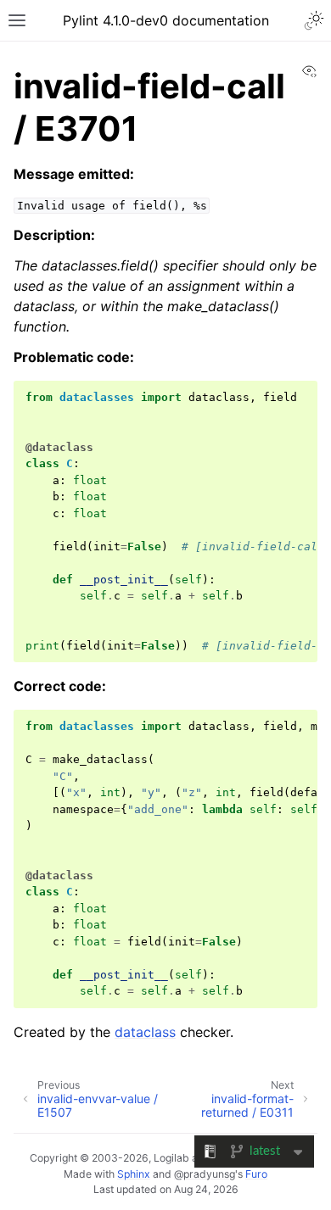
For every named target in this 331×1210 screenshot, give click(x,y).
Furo (256, 1174)
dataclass (145, 1031)
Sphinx (133, 1174)
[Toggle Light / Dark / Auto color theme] (314, 20)
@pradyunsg (204, 1174)
